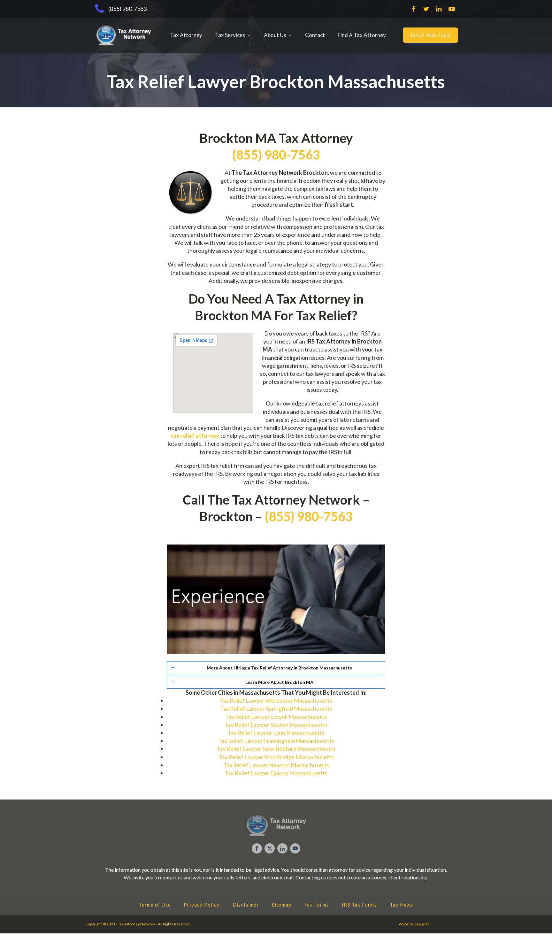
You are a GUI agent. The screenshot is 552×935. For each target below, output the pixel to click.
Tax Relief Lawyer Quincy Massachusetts (276, 773)
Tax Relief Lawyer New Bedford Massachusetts (276, 748)
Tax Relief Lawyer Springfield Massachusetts (276, 708)
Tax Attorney (186, 35)
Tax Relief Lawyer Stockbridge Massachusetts (276, 757)
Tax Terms (316, 905)
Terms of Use (155, 905)
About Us (275, 35)
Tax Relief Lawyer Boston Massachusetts (276, 724)
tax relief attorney (195, 435)
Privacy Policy (202, 905)
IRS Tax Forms (359, 905)
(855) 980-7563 (430, 35)
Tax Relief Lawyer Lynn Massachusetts (276, 732)
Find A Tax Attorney (362, 35)
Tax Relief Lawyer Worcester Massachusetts (276, 700)
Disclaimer (246, 905)
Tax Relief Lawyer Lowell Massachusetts (276, 716)
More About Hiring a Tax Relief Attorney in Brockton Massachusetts (279, 667)
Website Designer (414, 924)
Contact (315, 35)
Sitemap (281, 905)
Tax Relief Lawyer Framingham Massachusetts (276, 740)
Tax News (401, 905)
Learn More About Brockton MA (279, 682)
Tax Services (230, 35)
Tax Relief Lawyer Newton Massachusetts (276, 765)
